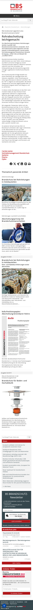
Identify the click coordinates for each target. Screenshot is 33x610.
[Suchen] (30, 20)
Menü (17, 16)
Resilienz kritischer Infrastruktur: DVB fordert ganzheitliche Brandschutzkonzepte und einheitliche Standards (16, 460)
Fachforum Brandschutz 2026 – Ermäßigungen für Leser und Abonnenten (16, 450)
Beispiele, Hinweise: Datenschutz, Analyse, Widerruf (16, 525)
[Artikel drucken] (29, 164)
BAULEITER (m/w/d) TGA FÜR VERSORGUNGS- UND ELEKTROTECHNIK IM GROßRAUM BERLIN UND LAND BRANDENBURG (15, 552)
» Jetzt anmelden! (16, 521)
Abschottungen (25, 27)
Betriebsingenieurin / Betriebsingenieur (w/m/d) (16, 541)
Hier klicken (18, 516)
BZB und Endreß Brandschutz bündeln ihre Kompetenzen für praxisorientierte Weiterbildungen (16, 476)
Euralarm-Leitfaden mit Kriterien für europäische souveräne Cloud (14, 446)
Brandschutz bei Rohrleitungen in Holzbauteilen (16, 180)
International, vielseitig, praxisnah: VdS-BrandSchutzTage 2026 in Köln (15, 455)
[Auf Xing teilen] (18, 165)
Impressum (13, 604)
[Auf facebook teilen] (11, 165)
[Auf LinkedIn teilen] (22, 165)
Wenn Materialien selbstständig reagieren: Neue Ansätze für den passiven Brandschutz (16, 482)
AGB (25, 602)
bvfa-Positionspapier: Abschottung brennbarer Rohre (16, 312)
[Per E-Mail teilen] (25, 164)
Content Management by (8, 606)
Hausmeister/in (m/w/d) (11, 533)
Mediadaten (4, 602)
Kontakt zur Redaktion (16, 602)
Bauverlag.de (5, 608)
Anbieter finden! (17, 593)
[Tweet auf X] (14, 165)
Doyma (6, 54)
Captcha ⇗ (23, 518)
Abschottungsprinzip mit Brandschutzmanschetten (13, 220)
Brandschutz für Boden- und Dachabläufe (14, 381)
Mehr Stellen (16, 563)
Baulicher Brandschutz (12, 27)
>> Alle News (7, 486)
